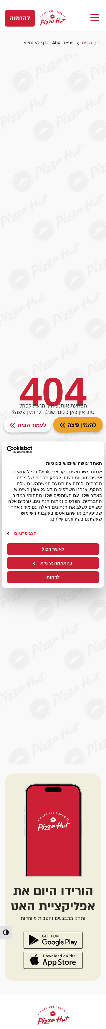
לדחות (53, 577)
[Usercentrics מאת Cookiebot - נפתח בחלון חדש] (31, 449)
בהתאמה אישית (56, 562)
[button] (94, 18)
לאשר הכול (53, 549)
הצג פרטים (25, 533)
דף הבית (90, 43)
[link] (20, 18)
